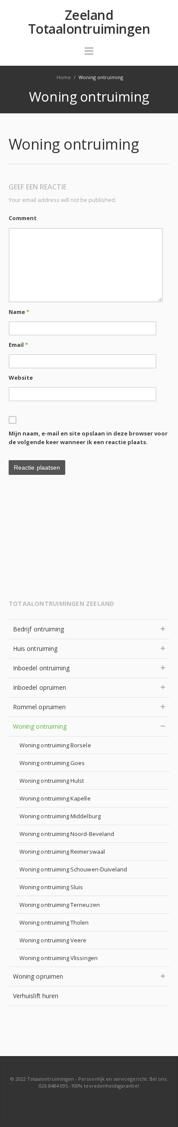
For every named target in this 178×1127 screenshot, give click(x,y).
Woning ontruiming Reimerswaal (62, 851)
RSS (89, 1102)
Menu (89, 55)
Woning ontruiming (40, 726)
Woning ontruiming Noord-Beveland (66, 834)
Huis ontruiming (35, 648)
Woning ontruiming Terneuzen (59, 905)
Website (21, 377)
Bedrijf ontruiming (38, 629)
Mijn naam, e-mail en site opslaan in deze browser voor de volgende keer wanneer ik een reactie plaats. (88, 437)
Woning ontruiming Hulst (51, 780)
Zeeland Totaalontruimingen (89, 22)
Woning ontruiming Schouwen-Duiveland (73, 869)
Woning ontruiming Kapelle (55, 798)
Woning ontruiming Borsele (55, 745)
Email (18, 345)
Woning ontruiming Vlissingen (58, 958)
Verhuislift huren (35, 996)
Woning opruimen (38, 976)
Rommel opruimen (39, 707)
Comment (23, 218)
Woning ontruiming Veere (53, 940)
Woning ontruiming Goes (52, 763)
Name (19, 312)
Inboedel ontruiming (41, 668)
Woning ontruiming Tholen (54, 922)
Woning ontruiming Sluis (51, 887)
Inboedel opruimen (39, 687)
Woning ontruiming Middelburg (60, 816)
